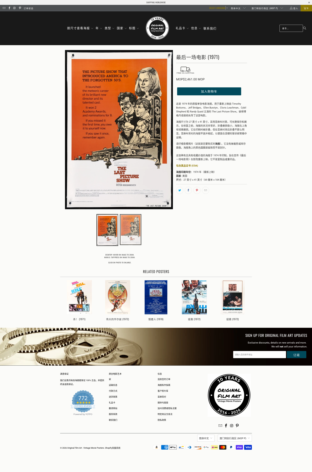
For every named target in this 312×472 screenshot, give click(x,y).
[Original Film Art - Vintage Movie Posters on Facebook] (9, 8)
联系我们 (113, 420)
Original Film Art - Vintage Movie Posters (85, 448)
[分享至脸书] (188, 190)
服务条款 (113, 414)
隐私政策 (162, 420)
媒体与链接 (163, 402)
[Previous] (65, 300)
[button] (80, 28)
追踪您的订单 (164, 379)
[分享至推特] (179, 190)
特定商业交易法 (165, 414)
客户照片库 (163, 391)
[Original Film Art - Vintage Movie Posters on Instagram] (14, 8)
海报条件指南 (164, 385)
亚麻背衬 (162, 396)
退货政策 (113, 396)
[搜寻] (305, 28)
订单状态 (28, 8)
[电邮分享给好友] (205, 190)
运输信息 (113, 385)
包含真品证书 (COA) (187, 165)
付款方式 (113, 391)
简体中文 (236, 8)
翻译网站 (113, 408)
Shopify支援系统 (112, 448)
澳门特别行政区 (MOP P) (265, 8)
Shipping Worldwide (156, 2)
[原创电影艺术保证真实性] (60, 418)
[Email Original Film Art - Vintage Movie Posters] (3, 8)
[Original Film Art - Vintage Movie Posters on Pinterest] (19, 8)
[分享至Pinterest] (197, 190)
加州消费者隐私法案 (167, 408)
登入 (295, 8)
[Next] (247, 300)
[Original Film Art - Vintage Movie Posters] (157, 28)
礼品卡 (112, 402)
